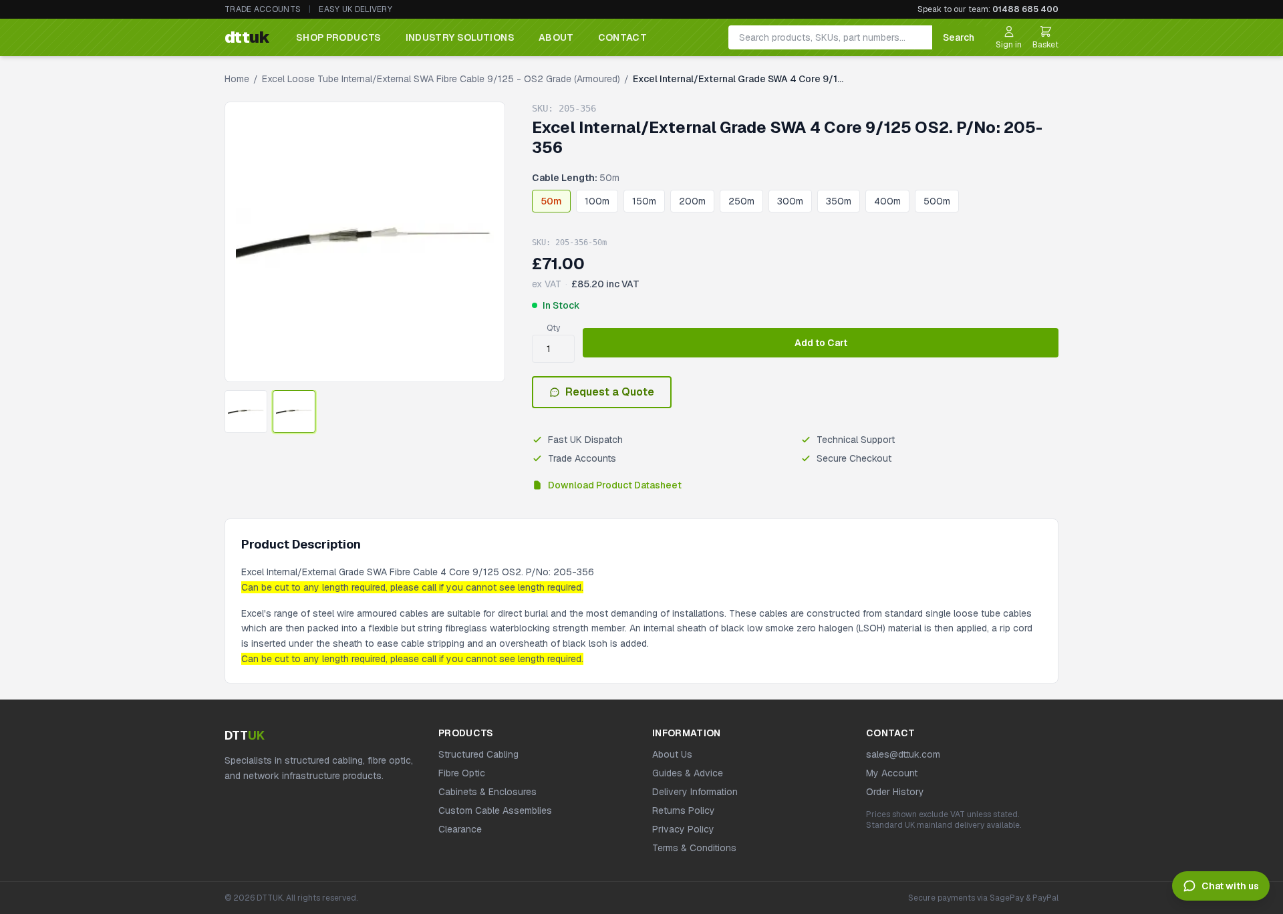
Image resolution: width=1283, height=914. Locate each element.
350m (838, 201)
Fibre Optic (461, 773)
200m (692, 201)
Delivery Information (695, 792)
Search (958, 37)
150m (644, 201)
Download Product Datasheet (615, 485)
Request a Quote (609, 392)
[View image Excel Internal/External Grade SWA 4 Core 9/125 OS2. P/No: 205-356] (246, 411)
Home (237, 79)
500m (936, 201)
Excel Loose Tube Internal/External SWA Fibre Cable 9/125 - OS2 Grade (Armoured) (441, 79)
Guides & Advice (687, 773)
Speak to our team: (987, 9)
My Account (891, 773)
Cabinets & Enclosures (487, 792)
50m (551, 201)
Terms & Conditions (694, 848)
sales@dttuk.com (903, 754)
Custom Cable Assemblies (495, 810)
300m (790, 201)
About (556, 37)
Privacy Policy (683, 829)
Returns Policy (683, 810)
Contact (622, 37)
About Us (672, 754)
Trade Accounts (263, 9)
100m (597, 201)
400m (887, 201)
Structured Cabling (478, 754)
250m (741, 201)
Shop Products (339, 37)
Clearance (460, 829)
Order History (895, 792)
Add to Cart (821, 343)
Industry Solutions (460, 37)
